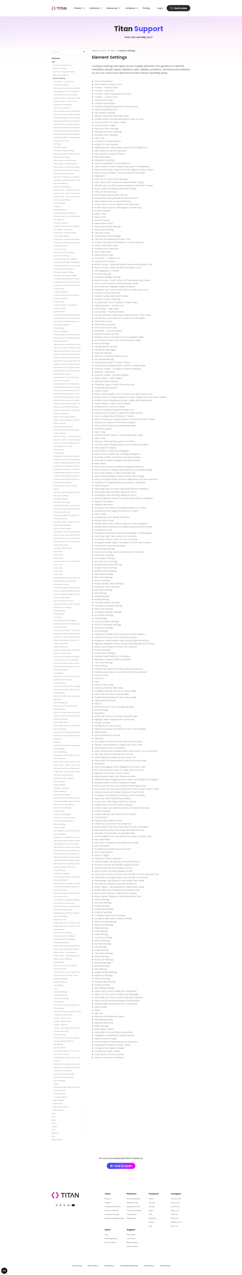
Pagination (58, 739)
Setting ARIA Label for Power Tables (67, 857)
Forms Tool (175, 1203)
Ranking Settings (60, 791)
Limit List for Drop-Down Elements (66, 660)
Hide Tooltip (58, 558)
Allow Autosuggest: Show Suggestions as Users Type (67, 118)
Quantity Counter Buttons (63, 775)
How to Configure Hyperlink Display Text (67, 591)
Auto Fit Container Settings (64, 174)
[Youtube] (73, 1205)
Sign (53, 1120)
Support (131, 1229)
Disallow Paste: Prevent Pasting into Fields (67, 407)
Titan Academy (111, 1242)
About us (108, 1199)
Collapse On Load (60, 246)
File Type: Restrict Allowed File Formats (67, 492)
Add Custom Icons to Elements (66, 95)
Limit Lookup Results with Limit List (66, 663)
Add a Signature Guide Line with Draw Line (67, 88)
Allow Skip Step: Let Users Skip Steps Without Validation (67, 134)
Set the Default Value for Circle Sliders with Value (67, 847)
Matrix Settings (59, 693)
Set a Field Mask (60, 834)
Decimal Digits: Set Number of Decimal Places (67, 335)
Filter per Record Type (62, 512)
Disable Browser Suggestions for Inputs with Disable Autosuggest (67, 361)
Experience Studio (133, 1206)
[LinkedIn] (68, 1205)
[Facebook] (60, 1205)
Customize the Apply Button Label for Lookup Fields (67, 315)
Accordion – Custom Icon (64, 82)
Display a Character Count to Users (67, 410)
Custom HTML (59, 302)
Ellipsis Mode (58, 450)
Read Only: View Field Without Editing (67, 798)
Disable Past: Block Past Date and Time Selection (67, 390)
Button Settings (59, 203)
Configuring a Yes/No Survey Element (67, 282)
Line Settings (58, 673)
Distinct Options (60, 423)
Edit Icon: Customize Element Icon (67, 443)
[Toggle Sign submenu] (83, 1120)
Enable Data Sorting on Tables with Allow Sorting (67, 469)
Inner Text (57, 617)
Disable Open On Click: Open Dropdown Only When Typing (67, 384)
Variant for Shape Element (64, 1077)
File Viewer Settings (61, 499)
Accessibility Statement (129, 1266)
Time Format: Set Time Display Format (67, 1005)
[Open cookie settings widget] (4, 1271)
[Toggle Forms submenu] (83, 1113)
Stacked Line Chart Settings (64, 936)
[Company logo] (59, 8)
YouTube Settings (60, 1097)
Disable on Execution (61, 381)
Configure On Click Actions (64, 269)
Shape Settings (59, 870)
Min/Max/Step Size (61, 703)
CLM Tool (174, 1214)
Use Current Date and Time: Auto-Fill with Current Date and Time (67, 1051)
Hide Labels (58, 551)
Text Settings (58, 1002)
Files (53, 1136)
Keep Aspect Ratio (60, 627)
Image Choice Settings (62, 607)
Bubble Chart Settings (62, 187)
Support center (99, 50)
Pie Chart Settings (60, 752)
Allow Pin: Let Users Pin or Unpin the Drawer (67, 128)
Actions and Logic (60, 68)
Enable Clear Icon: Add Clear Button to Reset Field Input (67, 459)
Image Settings (60, 611)
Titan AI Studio (58, 1110)
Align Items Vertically (62, 108)
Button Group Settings (62, 200)
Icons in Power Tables (62, 597)
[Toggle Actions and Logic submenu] (83, 68)
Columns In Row (60, 249)
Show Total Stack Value (63, 910)
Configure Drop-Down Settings (65, 259)
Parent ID (57, 742)
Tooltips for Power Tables (63, 1015)
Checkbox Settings (61, 223)
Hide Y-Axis (58, 571)
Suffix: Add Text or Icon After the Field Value (67, 972)
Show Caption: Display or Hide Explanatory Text (67, 877)
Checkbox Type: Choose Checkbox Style (67, 226)
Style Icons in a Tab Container (65, 965)
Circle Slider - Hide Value (63, 229)
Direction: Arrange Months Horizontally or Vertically (67, 358)
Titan (108, 1193)
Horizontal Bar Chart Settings (65, 581)
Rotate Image (59, 811)
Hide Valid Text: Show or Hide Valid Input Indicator (67, 561)
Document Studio (133, 1199)
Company (130, 8)
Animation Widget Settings (64, 151)
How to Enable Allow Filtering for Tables (67, 594)
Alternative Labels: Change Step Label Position (67, 137)
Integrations (131, 1218)
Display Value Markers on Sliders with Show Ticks (67, 420)
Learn (108, 1229)
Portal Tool (175, 1218)
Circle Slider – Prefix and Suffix (65, 233)
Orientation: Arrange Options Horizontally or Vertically (67, 735)
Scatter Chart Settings (62, 814)
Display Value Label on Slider (65, 417)
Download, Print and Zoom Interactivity (67, 430)
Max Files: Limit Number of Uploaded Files (67, 696)
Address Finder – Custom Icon (65, 101)
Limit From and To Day (62, 653)
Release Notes (57, 1140)
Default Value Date (61, 341)
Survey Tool (175, 1206)
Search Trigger (59, 827)
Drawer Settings (60, 433)
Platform (55, 1133)
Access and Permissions (62, 65)
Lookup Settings (60, 683)
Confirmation (59, 289)
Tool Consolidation (134, 1210)
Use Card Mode (60, 1048)
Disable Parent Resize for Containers (67, 387)
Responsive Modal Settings (64, 804)
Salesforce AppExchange (114, 1218)
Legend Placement (61, 647)
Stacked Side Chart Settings (64, 939)
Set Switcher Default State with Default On (67, 841)
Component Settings (62, 256)
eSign (151, 1210)
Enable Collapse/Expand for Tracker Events (67, 463)
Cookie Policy (149, 1266)
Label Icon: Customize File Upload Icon (67, 637)
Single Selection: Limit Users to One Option (67, 923)
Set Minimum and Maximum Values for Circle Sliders (67, 837)
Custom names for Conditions (65, 305)
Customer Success (112, 1214)
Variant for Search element (64, 1074)
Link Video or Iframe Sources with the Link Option (67, 676)
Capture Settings (60, 210)
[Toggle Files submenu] (83, 1136)
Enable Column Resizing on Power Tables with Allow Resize (67, 466)
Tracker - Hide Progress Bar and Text (67, 1028)
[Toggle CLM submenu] (83, 1130)
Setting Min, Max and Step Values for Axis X (67, 860)
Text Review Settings (61, 998)
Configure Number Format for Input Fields (67, 266)
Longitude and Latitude (63, 680)
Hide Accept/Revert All (62, 525)
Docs (54, 1123)
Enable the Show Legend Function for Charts (67, 476)
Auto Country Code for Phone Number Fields (67, 167)
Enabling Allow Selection (63, 482)
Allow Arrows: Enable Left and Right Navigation (67, 114)
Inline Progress (59, 614)
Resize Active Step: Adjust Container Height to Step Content (67, 801)
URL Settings (58, 1044)
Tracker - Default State (62, 1021)
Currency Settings (60, 298)
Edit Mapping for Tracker (63, 446)
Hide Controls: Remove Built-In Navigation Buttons (67, 535)
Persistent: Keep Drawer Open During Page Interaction (67, 745)
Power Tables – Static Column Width (67, 765)
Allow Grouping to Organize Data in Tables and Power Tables (67, 124)
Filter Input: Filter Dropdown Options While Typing (67, 509)
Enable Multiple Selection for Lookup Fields (67, 473)
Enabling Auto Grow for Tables (65, 486)
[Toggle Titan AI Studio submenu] (83, 1110)
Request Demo (132, 1242)
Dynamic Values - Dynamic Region (67, 440)
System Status (132, 1246)
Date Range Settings (61, 325)
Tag (55, 988)
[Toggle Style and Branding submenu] (83, 1107)
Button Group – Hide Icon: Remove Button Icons (67, 193)
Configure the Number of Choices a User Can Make (67, 279)
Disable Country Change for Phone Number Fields (67, 364)
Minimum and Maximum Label (65, 706)
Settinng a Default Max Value (65, 867)
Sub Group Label (60, 969)
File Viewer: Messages (62, 502)
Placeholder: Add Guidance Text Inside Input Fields (67, 755)
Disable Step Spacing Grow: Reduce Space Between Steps (67, 394)
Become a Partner (111, 1210)
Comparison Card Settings (64, 252)
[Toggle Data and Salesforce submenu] (83, 75)
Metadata (57, 699)
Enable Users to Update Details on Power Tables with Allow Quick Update (67, 479)
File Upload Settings (61, 496)
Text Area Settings (60, 992)
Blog (106, 1235)
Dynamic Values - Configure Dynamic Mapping (67, 436)
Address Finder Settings (63, 105)
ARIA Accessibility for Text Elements (67, 154)
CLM (53, 1130)
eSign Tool (175, 1210)
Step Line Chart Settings (63, 959)
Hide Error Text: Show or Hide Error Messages (67, 542)
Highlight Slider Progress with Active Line (67, 578)
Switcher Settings (60, 982)
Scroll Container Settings (63, 821)
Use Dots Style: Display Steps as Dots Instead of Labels (67, 1057)
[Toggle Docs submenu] (83, 1123)
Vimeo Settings (59, 1080)
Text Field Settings (60, 995)
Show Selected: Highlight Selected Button (67, 900)
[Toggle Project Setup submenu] (83, 1104)
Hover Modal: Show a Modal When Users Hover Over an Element (67, 588)
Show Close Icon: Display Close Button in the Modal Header (67, 883)
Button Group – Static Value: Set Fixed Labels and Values (67, 197)
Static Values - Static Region (65, 952)
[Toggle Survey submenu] (83, 1127)
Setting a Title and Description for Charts (67, 854)
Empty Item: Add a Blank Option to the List (67, 456)
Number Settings (60, 729)
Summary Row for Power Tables (66, 975)
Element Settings (59, 78)
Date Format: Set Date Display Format (67, 321)
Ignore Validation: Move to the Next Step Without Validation (67, 604)
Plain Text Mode (59, 758)
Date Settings (59, 328)
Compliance (131, 1214)
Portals (151, 1222)
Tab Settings (58, 985)
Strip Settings (59, 962)
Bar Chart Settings (61, 183)
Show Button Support (62, 873)
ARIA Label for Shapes (62, 157)
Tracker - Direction (61, 1025)
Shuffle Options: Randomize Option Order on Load (67, 913)
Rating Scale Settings (62, 795)
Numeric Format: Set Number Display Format (67, 732)
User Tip (57, 1061)
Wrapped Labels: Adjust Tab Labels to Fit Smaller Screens (67, 1087)
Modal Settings (59, 709)
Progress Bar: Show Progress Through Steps (67, 772)
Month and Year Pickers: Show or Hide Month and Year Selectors (67, 712)
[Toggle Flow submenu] (83, 1117)
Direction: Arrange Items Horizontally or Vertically (67, 354)
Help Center (131, 1235)
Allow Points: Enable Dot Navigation (67, 131)
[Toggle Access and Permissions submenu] (83, 65)
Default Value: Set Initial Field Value (67, 344)
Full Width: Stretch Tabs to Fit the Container (67, 522)
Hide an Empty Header (62, 528)
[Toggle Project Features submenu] (83, 1100)
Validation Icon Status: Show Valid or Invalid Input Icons (67, 1064)
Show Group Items (61, 890)
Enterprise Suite (132, 1203)
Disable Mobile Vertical (62, 374)
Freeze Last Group (60, 519)
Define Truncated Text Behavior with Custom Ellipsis (67, 348)
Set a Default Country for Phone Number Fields (67, 831)
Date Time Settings (61, 331)
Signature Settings (61, 916)
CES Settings (58, 220)
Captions (57, 206)
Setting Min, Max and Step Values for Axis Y (67, 864)
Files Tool (174, 1226)
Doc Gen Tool (176, 1199)
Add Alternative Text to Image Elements (67, 91)
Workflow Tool (176, 1222)
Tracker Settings (60, 1034)
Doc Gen (152, 1203)
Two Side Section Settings (63, 1041)
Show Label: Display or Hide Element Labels (67, 893)
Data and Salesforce (61, 75)
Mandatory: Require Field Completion (67, 686)
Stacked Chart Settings (63, 933)
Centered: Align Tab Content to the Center (67, 216)
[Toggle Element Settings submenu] (83, 78)
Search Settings (60, 824)
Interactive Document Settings (65, 620)
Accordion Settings (61, 85)
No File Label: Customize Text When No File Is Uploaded (67, 726)
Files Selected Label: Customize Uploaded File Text (67, 505)
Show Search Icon (61, 896)
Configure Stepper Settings (64, 272)
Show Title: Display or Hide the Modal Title (67, 906)
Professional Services (113, 1206)
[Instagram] (57, 1205)
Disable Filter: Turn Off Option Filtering (67, 367)
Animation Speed (60, 147)
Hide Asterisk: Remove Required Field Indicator (67, 532)
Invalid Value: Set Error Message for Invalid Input (67, 624)
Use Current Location (62, 1054)
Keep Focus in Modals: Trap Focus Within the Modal (67, 630)
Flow (53, 1117)
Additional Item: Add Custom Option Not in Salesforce (67, 98)
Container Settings (61, 292)
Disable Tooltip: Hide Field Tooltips (66, 400)
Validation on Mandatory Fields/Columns (67, 1067)
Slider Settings (59, 929)
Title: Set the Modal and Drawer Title (67, 1011)
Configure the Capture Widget (65, 275)
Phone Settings (59, 749)
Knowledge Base (111, 1238)
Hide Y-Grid (58, 574)
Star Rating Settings (61, 942)
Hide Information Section (63, 548)
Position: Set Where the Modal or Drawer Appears (67, 762)
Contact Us (131, 1238)
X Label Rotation (60, 1090)
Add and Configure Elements (64, 72)
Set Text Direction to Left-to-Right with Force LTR (67, 844)
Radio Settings (59, 781)
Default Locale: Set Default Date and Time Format (67, 338)
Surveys (152, 1206)
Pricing (146, 8)
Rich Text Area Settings (62, 808)
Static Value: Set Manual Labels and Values (67, 949)
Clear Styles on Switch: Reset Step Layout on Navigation (67, 239)
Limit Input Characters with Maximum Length (67, 657)
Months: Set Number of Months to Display (67, 716)
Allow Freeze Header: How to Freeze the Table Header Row (67, 121)
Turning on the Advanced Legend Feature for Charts (67, 1038)
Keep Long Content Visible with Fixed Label (67, 634)
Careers (108, 1203)
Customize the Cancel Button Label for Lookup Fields (67, 318)
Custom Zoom (59, 312)
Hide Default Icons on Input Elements (67, 538)
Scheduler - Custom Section (65, 818)
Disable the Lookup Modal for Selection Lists (67, 397)
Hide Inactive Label (61, 545)
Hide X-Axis (58, 565)
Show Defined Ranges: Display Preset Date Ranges (67, 887)
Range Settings (60, 785)
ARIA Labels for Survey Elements (66, 164)
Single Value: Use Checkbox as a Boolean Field (67, 926)
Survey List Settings (61, 979)
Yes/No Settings (60, 1094)
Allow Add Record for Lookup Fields (67, 111)
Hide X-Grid (58, 568)
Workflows (153, 1218)
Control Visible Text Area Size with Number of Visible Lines (67, 295)
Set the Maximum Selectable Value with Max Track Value (67, 850)
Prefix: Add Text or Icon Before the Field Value (67, 768)
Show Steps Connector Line (64, 903)
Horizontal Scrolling (61, 584)
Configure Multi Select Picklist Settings (67, 262)
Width (56, 1084)
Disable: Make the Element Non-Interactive (67, 404)
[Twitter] (64, 1205)
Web (53, 62)
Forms (54, 1113)
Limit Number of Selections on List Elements (67, 666)
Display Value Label (61, 413)
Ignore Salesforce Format (63, 601)
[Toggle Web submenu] (83, 62)
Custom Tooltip (60, 308)
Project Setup (58, 1103)
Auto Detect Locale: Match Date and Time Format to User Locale (67, 170)
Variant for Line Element (62, 1071)
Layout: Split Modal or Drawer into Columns (67, 640)
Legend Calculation (61, 643)
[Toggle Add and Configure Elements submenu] (83, 72)
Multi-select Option (61, 722)
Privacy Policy (93, 1266)
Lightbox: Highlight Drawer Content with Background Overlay (67, 650)
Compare (176, 1193)
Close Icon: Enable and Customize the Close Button (67, 243)
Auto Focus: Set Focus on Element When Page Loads (67, 177)
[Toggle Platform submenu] (83, 1133)
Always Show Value (61, 141)
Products (154, 1193)
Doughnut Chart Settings (63, 427)
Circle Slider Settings (61, 236)
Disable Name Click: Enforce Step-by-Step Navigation (67, 377)
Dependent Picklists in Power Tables (67, 351)
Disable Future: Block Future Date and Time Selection (67, 371)
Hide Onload (58, 555)
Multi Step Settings (61, 719)
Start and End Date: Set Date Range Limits (67, 946)
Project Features (59, 1100)
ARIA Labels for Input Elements (65, 160)
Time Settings (59, 1008)
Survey (54, 1126)
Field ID (56, 489)
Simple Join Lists (60, 919)
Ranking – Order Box (61, 788)
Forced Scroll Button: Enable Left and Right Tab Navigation (67, 515)
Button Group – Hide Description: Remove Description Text (67, 190)
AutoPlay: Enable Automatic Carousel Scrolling (67, 180)
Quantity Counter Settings (63, 778)
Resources (112, 8)
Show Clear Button (61, 880)
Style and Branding (60, 1107)
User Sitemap (165, 1266)
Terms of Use (77, 1266)
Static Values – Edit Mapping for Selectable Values (67, 956)
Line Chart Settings (61, 670)
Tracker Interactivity (61, 1031)
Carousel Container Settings (64, 213)
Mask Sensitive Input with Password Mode (67, 689)
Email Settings (59, 453)
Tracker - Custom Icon (62, 1018)
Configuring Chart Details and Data (67, 285)
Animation (58, 144)
